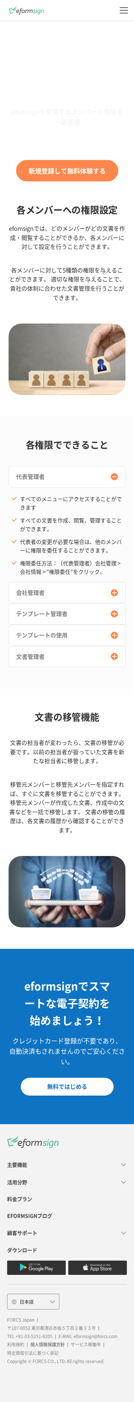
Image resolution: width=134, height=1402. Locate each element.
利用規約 (15, 1344)
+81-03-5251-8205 (34, 1336)
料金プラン (19, 1199)
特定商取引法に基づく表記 (33, 1353)
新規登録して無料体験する (67, 171)
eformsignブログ (29, 1216)
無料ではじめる (67, 1086)
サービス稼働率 (86, 1344)
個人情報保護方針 (47, 1344)
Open (114, 476)
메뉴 (123, 10)
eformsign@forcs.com (96, 1336)
